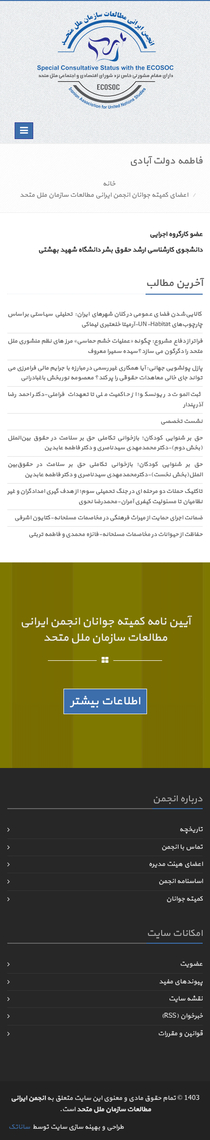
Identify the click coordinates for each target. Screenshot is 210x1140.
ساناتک (19, 1127)
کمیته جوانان (184, 899)
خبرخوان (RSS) (182, 1016)
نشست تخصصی (181, 421)
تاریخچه (191, 829)
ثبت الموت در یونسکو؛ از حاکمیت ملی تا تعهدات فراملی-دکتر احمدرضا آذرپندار (105, 400)
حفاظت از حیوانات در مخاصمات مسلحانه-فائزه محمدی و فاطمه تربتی (115, 534)
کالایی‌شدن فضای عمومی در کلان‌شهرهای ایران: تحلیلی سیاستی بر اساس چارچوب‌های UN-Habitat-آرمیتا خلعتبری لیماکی (105, 319)
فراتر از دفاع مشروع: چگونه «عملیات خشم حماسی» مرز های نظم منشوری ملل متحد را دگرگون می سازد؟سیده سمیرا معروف (105, 346)
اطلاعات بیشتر (105, 701)
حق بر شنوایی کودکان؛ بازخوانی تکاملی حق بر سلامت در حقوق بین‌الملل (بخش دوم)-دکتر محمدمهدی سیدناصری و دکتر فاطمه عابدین (105, 443)
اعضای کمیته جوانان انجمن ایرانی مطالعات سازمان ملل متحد (104, 195)
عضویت (191, 964)
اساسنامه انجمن (180, 881)
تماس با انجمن (182, 847)
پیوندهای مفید (181, 982)
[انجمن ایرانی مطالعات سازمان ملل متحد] (105, 59)
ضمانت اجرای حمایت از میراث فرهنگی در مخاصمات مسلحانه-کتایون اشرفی (108, 518)
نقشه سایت (185, 999)
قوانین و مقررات (180, 1033)
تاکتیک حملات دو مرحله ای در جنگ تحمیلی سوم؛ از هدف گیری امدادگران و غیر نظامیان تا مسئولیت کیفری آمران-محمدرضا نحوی (105, 497)
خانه (109, 184)
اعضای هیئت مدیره (175, 864)
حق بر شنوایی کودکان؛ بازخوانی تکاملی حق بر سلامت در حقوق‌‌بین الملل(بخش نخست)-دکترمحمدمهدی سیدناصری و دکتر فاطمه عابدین (105, 470)
